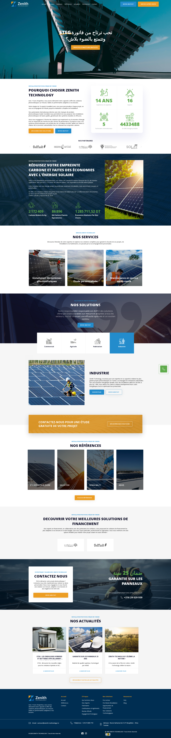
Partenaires (85, 706)
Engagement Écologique (89, 714)
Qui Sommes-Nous (88, 700)
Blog (125, 703)
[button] (30, 146)
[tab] (49, 343)
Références (68, 4)
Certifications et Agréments (90, 708)
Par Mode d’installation (110, 703)
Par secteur (106, 700)
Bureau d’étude (87, 711)
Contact (94, 4)
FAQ (125, 700)
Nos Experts (86, 703)
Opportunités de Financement (108, 707)
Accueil (44, 4)
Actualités (77, 4)
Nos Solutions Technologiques (108, 712)
